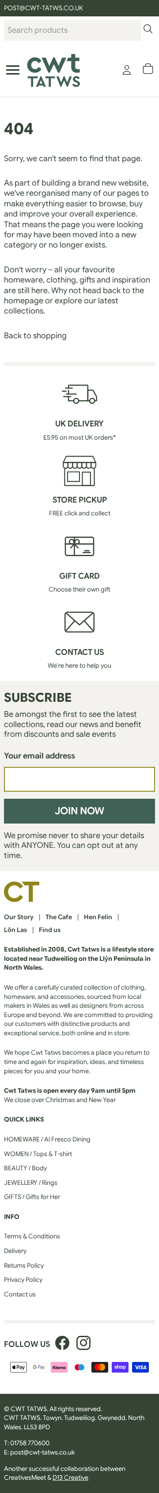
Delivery (15, 1251)
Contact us (20, 1294)
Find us (50, 930)
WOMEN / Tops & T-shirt (38, 1154)
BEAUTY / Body (25, 1168)
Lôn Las (15, 930)
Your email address (39, 756)
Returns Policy (24, 1265)
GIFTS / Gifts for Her (32, 1197)
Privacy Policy (23, 1280)
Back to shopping (35, 335)
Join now (79, 811)
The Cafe (58, 917)
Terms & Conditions (32, 1236)
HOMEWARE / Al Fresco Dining (47, 1139)
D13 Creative (70, 1477)
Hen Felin (98, 917)
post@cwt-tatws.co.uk (42, 1452)
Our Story (19, 917)
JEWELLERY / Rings (30, 1183)
